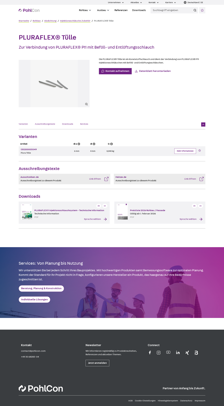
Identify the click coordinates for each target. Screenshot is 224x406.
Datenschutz (186, 401)
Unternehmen (114, 3)
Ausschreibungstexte (45, 124)
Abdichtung (50, 21)
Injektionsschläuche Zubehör (75, 21)
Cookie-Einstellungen (145, 401)
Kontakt (152, 3)
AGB (130, 401)
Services (84, 124)
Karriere (169, 3)
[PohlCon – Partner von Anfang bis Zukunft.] (29, 10)
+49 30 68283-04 (30, 357)
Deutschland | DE (195, 3)
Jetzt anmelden (97, 363)
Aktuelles (135, 3)
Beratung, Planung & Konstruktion (41, 288)
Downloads (139, 10)
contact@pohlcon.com (33, 351)
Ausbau (101, 10)
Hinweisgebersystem (168, 401)
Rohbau (83, 10)
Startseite (24, 21)
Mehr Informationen (185, 151)
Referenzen (121, 10)
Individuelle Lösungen (34, 299)
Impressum (200, 401)
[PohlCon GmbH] (150, 352)
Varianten (23, 124)
